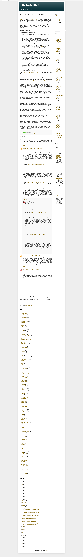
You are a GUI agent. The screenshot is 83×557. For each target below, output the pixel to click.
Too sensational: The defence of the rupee (29, 514)
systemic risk (23, 419)
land (22, 372)
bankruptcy (23, 350)
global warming (24, 460)
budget (22, 466)
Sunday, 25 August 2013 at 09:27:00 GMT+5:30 (35, 182)
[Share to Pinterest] (30, 132)
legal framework (24, 368)
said (42, 46)
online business (24, 456)
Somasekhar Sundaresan (27, 255)
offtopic (22, 444)
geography (23, 418)
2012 (22, 537)
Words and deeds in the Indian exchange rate (59, 168)
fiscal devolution (24, 473)
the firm (22, 327)
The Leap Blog (29, 4)
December (24, 500)
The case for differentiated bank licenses (29, 518)
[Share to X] (28, 132)
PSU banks (23, 392)
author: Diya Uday (59, 66)
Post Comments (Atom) (29, 305)
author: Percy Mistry (59, 95)
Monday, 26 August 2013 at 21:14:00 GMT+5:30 (38, 234)
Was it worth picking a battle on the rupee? (29, 524)
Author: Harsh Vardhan (26, 517)
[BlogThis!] (27, 132)
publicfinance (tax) (24, 365)
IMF (22, 435)
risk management (24, 390)
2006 (22, 546)
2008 (22, 543)
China (22, 338)
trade (22, 355)
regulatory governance (25, 359)
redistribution (23, 402)
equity (22, 333)
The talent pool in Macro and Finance (28, 511)
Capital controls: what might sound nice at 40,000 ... (31, 509)
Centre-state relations (25, 465)
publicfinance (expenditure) (26, 339)
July (23, 526)
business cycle (23, 331)
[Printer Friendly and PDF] (23, 132)
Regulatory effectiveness (25, 397)
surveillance (23, 430)
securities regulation (24, 321)
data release (23, 432)
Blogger (46, 550)
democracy (36, 133)
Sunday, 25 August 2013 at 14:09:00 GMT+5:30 (38, 201)
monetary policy (24, 313)
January (23, 535)
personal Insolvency (24, 469)
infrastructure (23, 348)
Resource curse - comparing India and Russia (41, 75)
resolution (23, 428)
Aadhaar (22, 447)
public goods (23, 352)
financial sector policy (25, 310)
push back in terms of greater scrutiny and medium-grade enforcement (36, 80)
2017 (22, 493)
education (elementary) (25, 406)
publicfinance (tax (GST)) (25, 407)
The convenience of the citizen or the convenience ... (31, 521)
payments (23, 389)
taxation (22, 452)
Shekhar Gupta (23, 19)
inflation (22, 330)
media (22, 415)
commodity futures (24, 386)
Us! (23, 269)
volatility (22, 423)
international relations (25, 377)
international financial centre (26, 335)
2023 (22, 484)
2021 (22, 487)
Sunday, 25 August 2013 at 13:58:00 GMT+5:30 (40, 255)
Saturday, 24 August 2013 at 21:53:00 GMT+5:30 (35, 164)
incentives (23, 384)
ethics (22, 363)
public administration (24, 343)
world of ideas (23, 346)
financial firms (23, 334)
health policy (23, 369)
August (23, 506)
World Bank (23, 440)
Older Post (50, 301)
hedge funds (23, 443)
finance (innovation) (24, 367)
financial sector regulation (25, 356)
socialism (23, 342)
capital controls (23, 314)
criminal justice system (25, 431)
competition (23, 351)
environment (23, 426)
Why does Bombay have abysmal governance (32, 72)
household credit (24, 453)
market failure (23, 398)
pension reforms (24, 347)
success (22, 445)
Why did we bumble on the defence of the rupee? (30, 515)
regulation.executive (24, 451)
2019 (22, 490)
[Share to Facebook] (29, 132)
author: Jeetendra (59, 77)
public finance (23, 410)
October (23, 503)
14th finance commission (25, 472)
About (57, 15)
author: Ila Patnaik (59, 75)
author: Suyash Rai (59, 135)
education (23, 405)
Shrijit (24, 148)
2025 (22, 481)
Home (36, 301)
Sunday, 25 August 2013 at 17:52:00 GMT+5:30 (38, 212)
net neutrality (23, 474)
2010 (22, 540)
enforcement (23, 436)
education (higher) (24, 371)
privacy (22, 394)
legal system (23, 312)
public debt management (25, 422)
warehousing (23, 457)
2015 (22, 496)
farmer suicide (23, 448)
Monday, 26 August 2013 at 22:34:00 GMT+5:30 (32, 269)
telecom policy (23, 464)
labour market (23, 380)
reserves (22, 414)
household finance (24, 411)
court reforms (23, 401)
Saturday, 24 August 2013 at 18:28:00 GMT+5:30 (33, 148)
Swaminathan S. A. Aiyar (33, 19)
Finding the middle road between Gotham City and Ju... (31, 508)
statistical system (24, 329)
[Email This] (26, 132)
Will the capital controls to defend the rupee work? (30, 520)
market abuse (23, 468)
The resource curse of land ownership (35, 77)
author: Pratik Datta (59, 104)
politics (22, 360)
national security (24, 449)
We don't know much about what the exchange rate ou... (31, 523)
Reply (24, 145)
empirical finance (24, 388)
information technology (25, 318)
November (24, 502)
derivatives (23, 322)
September (24, 505)
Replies (25, 199)
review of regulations (24, 381)
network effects (23, 461)
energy (22, 364)
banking (22, 325)
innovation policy (24, 439)
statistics (22, 470)
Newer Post (23, 301)
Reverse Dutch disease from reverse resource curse (31, 512)
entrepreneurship (24, 409)
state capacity (23, 385)
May (23, 529)
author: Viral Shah (59, 137)
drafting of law (23, 376)
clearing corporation (24, 424)
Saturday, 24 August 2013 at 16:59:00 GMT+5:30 (32, 139)
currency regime (31, 133)
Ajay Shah (27, 201)
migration (22, 427)
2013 (22, 499)
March (23, 532)
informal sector (23, 393)
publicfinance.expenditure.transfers (27, 373)
